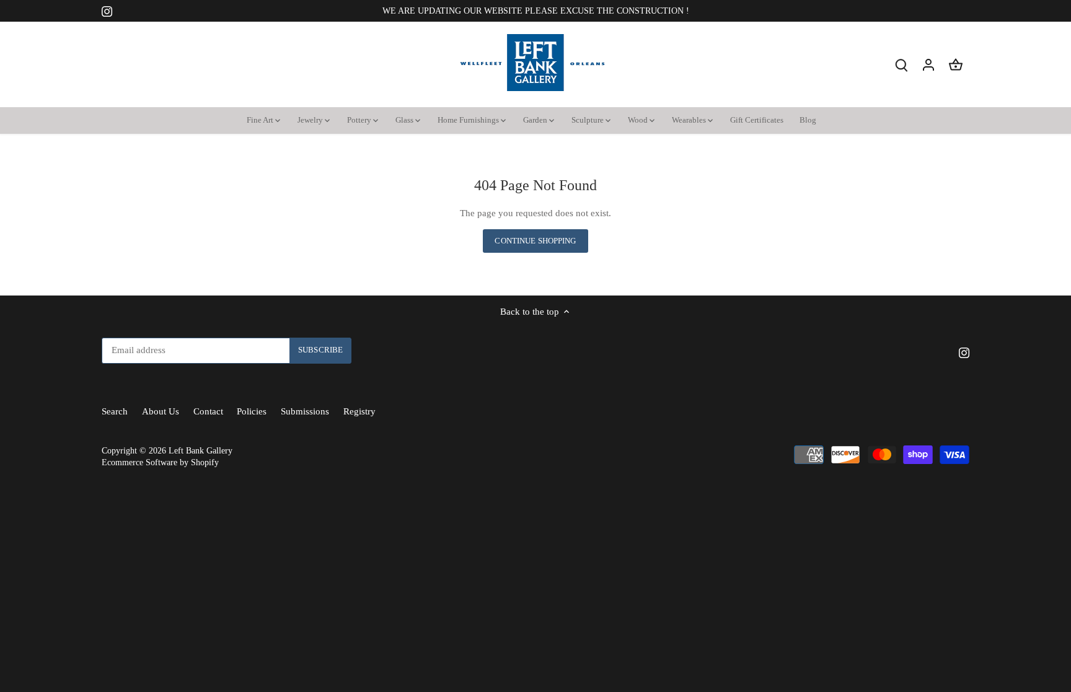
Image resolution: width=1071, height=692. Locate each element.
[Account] (928, 65)
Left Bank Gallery (200, 450)
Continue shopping (535, 241)
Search (115, 411)
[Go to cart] (955, 65)
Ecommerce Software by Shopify (160, 462)
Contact (208, 411)
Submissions (305, 411)
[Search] (901, 65)
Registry (359, 411)
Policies (252, 411)
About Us (160, 411)
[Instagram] (107, 10)
